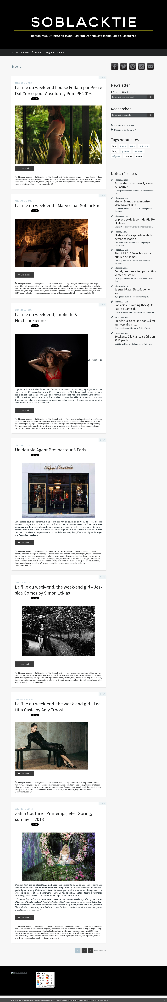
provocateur (60, 935)
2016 (91, 179)
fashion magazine (85, 283)
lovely (54, 560)
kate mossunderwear (36, 556)
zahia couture (24, 928)
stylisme (61, 290)
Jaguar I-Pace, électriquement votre (133, 291)
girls (84, 558)
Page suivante (100, 950)
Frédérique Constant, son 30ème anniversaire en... (135, 322)
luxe (68, 288)
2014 (17, 293)
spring (78, 931)
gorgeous (61, 556)
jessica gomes (76, 673)
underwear (61, 179)
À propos (36, 52)
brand (23, 421)
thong (98, 928)
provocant (93, 556)
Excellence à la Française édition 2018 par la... (135, 338)
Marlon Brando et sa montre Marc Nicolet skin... (132, 203)
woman (56, 428)
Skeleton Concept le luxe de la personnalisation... (133, 237)
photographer (28, 184)
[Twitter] (123, 66)
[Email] (150, 66)
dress (60, 680)
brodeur (37, 933)
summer (84, 931)
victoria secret (48, 935)
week (42, 931)
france (98, 419)
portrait (24, 680)
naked (17, 290)
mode (59, 286)
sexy (95, 288)
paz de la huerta (52, 553)
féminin (80, 933)
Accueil (15, 52)
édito (59, 675)
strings (92, 928)
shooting (27, 938)
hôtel (72, 293)
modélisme (54, 933)
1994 (57, 558)
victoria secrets (34, 935)
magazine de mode (36, 290)
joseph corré (37, 563)
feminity (18, 675)
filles (30, 560)
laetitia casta (76, 782)
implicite (74, 419)
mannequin (41, 680)
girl (99, 179)
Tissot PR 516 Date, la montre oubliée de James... (133, 255)
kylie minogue (21, 556)
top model (50, 181)
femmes (85, 290)
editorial (34, 181)
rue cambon (72, 560)
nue (40, 560)
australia (23, 682)
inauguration (94, 560)
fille (95, 179)
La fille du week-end (53, 177)
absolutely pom (35, 179)
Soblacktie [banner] (83, 24)
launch (28, 563)
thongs (18, 931)
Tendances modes (80, 551)
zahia (91, 926)
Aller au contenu (8, 2)
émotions (89, 933)
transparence (68, 680)
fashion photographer (65, 181)
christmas (61, 560)
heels (54, 680)
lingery (53, 179)
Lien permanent (25, 177)
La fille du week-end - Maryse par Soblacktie (57, 205)
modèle (42, 181)
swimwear (70, 179)
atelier (23, 933)
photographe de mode (84, 181)
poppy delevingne (78, 553)
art (26, 290)
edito (54, 286)
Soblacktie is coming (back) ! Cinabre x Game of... (135, 307)
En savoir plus (104, 1000)
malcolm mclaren (77, 563)
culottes (71, 928)
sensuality (23, 935)
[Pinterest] (132, 66)
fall (90, 290)
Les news (49, 551)
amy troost (87, 782)
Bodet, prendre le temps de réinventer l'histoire (135, 273)
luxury (73, 288)
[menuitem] (16, 52)
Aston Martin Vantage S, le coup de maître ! (134, 185)
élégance (88, 288)
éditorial (46, 675)
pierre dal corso (21, 179)
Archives (25, 52)
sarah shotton (66, 558)
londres (49, 556)
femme (42, 428)
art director (33, 558)
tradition (64, 933)
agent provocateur (23, 553)
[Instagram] (141, 66)
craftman (45, 933)
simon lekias (88, 673)
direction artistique (46, 558)
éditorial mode (36, 675)
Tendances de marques (72, 177)
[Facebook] (114, 66)
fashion (27, 181)
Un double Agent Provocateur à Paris (50, 450)
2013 (91, 931)
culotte (79, 928)
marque (30, 421)
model (78, 677)
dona (62, 428)
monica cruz (65, 553)
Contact (61, 52)
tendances (70, 290)
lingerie (46, 179)
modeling (74, 286)
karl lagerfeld (87, 935)
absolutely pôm (26, 293)
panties (64, 928)
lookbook (36, 938)
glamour (80, 288)
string (85, 928)
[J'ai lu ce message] (165, 1000)
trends (78, 290)
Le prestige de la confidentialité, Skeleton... (135, 221)
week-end (19, 181)
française (72, 933)
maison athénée (57, 293)
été (86, 179)
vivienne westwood (61, 563)
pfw (46, 931)
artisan (30, 933)
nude (100, 288)
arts (22, 290)
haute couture (55, 931)
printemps (80, 179)
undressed (46, 560)
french (18, 421)
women (49, 428)
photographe (47, 288)
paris (67, 293)
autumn (96, 290)
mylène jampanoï (93, 553)
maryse (74, 283)
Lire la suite (26, 168)
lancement (19, 563)
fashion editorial (77, 675)
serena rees (47, 563)
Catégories (49, 52)
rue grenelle (83, 560)
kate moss (77, 558)
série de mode (51, 290)
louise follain (95, 177)
